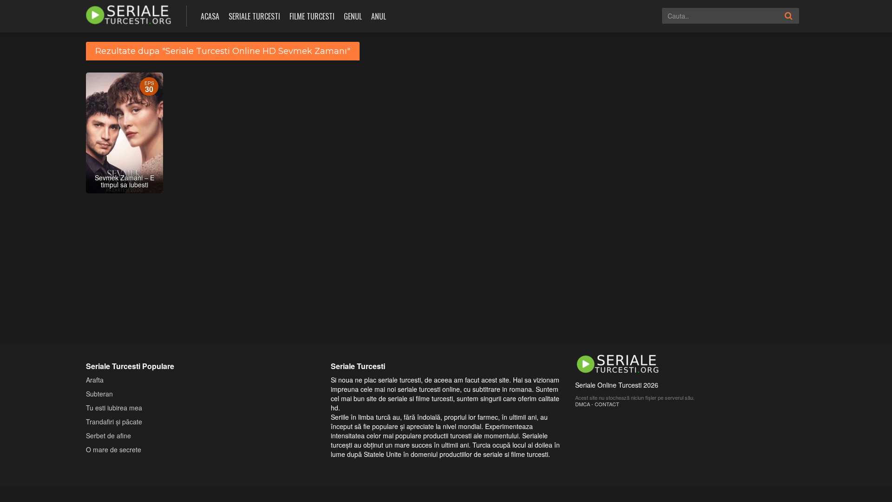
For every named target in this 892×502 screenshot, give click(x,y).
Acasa (210, 16)
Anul (378, 16)
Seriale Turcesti (254, 16)
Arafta (95, 379)
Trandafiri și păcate (114, 421)
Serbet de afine (108, 435)
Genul (353, 16)
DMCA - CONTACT (597, 404)
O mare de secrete (113, 449)
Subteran (99, 393)
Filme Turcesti (311, 16)
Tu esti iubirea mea (114, 407)
